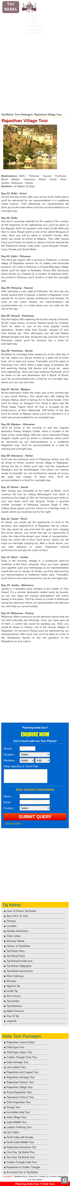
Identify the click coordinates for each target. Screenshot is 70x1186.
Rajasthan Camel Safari (20, 1042)
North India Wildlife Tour (20, 1142)
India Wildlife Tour (17, 1122)
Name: (8, 796)
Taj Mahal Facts (16, 955)
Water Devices (15, 1010)
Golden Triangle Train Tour (22, 1057)
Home (35, 15)
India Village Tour (16, 1117)
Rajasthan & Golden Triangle (23, 1167)
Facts (35, 22)
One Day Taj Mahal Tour (21, 1152)
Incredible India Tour (18, 1112)
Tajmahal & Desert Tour (20, 1097)
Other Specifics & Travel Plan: (21, 766)
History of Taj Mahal (18, 945)
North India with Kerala (20, 1137)
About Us (33, 1176)
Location (12, 925)
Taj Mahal (7, 114)
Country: (9, 808)
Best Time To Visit (17, 915)
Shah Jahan (35, 29)
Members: (10, 760)
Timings (11, 920)
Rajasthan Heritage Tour (21, 1077)
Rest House (14, 995)
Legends (12, 1020)
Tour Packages (35, 32)
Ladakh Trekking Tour (19, 1127)
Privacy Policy (56, 1176)
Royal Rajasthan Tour (19, 1092)
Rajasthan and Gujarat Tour (23, 1072)
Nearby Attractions (17, 930)
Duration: (9, 754)
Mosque (11, 980)
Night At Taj (13, 985)
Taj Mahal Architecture (19, 960)
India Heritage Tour (18, 1062)
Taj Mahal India (19, 7)
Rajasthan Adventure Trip (21, 1147)
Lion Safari (13, 1132)
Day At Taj (12, 1015)
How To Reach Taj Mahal (21, 910)
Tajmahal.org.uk (20, 1176)
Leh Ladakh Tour (16, 1067)
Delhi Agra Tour (15, 1047)
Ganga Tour (13, 1107)
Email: (8, 802)
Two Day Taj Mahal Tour (21, 1157)
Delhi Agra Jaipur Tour (19, 1052)
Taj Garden (13, 1000)
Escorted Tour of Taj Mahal (22, 1172)
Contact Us (43, 1176)
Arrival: (8, 748)
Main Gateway (15, 975)
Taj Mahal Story (16, 950)
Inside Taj (12, 990)
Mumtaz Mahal (35, 26)
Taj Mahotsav (14, 1005)
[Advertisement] (35, 72)
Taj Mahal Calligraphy (19, 965)
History (35, 19)
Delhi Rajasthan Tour (19, 1102)
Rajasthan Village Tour (20, 1087)
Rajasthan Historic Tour (20, 1082)
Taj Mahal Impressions (20, 970)
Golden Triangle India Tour (22, 1162)
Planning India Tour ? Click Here (35, 1183)
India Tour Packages (22, 1036)
